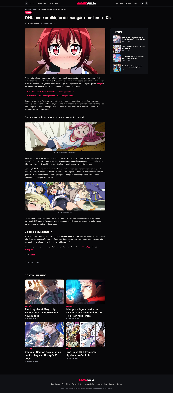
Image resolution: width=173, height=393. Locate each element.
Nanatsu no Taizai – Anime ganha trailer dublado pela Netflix (50, 96)
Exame (32, 255)
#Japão (30, 262)
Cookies (112, 384)
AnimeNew (28, 9)
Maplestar (128, 3)
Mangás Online (102, 384)
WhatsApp (86, 247)
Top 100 (32, 3)
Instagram (29, 250)
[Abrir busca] (142, 3)
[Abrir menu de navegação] (26, 3)
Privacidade (66, 384)
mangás (100, 84)
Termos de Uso (77, 384)
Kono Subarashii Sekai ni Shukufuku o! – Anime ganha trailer (50, 92)
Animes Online (53, 3)
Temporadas (41, 3)
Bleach (136, 3)
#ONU (37, 262)
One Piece (119, 3)
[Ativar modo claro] (146, 3)
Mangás (35, 9)
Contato (119, 384)
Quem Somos (55, 384)
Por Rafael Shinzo (33, 23)
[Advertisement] (129, 93)
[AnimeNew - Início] (87, 3)
